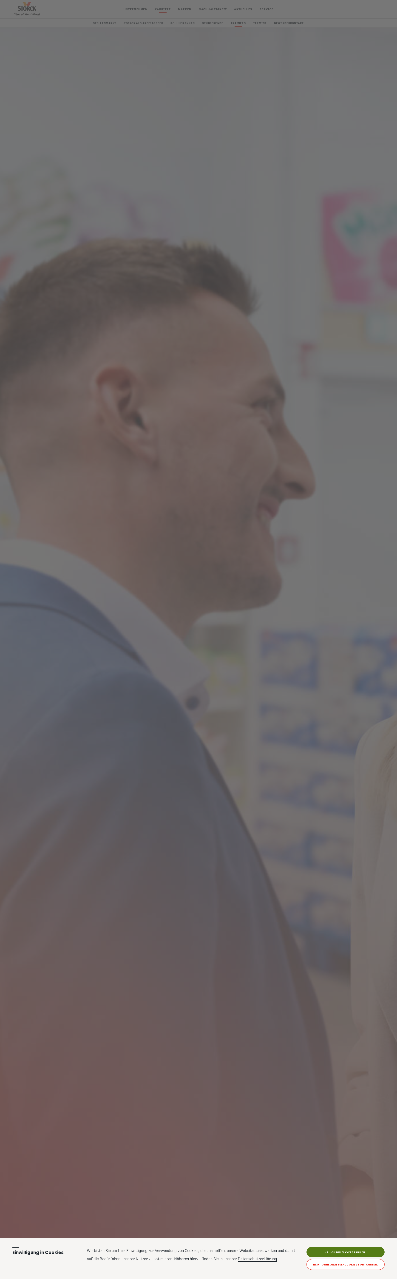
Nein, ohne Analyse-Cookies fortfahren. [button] (345, 1264)
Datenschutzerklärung (257, 1259)
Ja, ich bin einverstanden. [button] (345, 1252)
